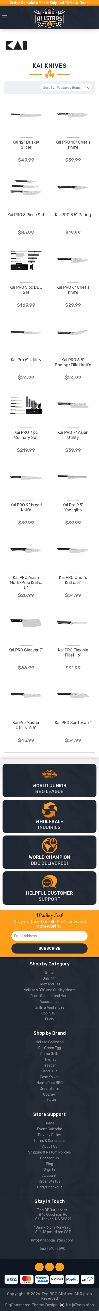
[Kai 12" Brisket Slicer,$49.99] (26, 115)
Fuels (49, 1019)
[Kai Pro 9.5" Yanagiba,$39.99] (73, 478)
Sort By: (49, 87)
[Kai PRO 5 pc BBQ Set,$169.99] (26, 260)
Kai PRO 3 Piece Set (26, 214)
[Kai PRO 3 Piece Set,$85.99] (26, 188)
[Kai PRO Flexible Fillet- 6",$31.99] (73, 623)
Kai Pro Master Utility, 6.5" (26, 725)
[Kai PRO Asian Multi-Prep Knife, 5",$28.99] (26, 550)
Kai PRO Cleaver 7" (26, 650)
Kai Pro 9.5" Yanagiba (73, 507)
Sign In (49, 1170)
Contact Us (49, 1158)
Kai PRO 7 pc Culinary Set (26, 435)
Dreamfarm (49, 1089)
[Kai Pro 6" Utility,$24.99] (26, 333)
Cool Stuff (49, 1013)
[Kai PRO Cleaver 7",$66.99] (26, 623)
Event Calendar (49, 1129)
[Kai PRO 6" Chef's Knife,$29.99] (73, 260)
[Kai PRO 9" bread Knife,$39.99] (26, 478)
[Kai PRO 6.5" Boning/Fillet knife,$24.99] (73, 333)
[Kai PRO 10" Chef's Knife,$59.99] (73, 115)
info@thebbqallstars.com (52, 1240)
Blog (49, 1164)
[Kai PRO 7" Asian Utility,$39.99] (73, 405)
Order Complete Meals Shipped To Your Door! (49, 3)
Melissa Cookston (50, 1042)
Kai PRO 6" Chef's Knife (73, 290)
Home (49, 1123)
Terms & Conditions (49, 1141)
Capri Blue (49, 1071)
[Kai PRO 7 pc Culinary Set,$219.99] (26, 405)
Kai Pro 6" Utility (26, 359)
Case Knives (49, 1077)
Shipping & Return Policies (49, 1152)
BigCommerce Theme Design (31, 1305)
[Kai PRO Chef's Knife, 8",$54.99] (73, 550)
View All (49, 1100)
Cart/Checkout (49, 1187)
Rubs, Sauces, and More (49, 996)
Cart (94, 19)
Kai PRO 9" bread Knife (26, 507)
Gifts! (49, 972)
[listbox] (74, 88)
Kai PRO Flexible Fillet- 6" (73, 653)
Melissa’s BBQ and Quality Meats (50, 990)
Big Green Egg (49, 1048)
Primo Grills (49, 1054)
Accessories (49, 1002)
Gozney (49, 1094)
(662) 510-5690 (52, 1249)
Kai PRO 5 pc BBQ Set (26, 290)
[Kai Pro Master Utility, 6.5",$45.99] (26, 695)
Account (49, 1175)
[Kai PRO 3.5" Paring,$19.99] (73, 188)
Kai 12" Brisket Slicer (26, 145)
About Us (49, 1146)
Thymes (49, 1059)
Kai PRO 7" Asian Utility (73, 435)
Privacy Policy (49, 1135)
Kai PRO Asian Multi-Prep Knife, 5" (26, 582)
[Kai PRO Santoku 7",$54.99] (73, 695)
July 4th (50, 978)
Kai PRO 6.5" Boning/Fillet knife (73, 362)
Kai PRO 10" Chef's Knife (73, 145)
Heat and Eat (49, 984)
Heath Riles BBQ (50, 1083)
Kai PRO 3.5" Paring (73, 214)
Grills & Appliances (49, 1007)
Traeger (49, 1065)
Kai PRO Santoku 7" (73, 722)
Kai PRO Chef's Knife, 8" (73, 580)
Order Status (49, 1181)
